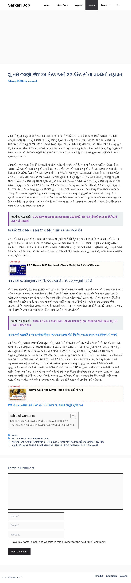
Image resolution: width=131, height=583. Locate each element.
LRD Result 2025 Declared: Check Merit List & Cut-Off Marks (63, 265)
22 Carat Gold (19, 438)
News (92, 5)
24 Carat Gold (35, 438)
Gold (46, 438)
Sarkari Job (19, 5)
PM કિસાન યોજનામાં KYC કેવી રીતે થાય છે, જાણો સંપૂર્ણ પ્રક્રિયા (45, 405)
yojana (123, 576)
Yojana (78, 5)
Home (45, 5)
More (104, 5)
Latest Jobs (61, 5)
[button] (118, 5)
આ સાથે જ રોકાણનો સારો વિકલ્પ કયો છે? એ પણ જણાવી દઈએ (43, 425)
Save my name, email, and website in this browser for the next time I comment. (59, 541)
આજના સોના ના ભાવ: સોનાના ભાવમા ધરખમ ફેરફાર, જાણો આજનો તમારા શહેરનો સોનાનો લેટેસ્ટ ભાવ (58, 441)
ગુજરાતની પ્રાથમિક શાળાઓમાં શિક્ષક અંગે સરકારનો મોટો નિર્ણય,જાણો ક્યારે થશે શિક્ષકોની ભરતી (62, 334)
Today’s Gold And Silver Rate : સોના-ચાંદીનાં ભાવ (55, 390)
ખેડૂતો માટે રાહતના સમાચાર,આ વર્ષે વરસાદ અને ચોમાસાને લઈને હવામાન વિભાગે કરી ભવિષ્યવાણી (55, 445)
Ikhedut (99, 576)
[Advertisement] (65, 40)
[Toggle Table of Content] (71, 416)
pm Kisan (111, 576)
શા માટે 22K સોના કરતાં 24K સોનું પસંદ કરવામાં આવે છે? (40, 421)
